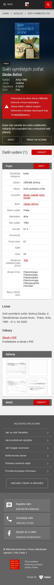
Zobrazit (42, 152)
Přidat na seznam (36, 139)
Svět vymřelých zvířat (39, 13)
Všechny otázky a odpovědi (27, 483)
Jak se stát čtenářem (16, 432)
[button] (27, 41)
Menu (8, 4)
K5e (26, 260)
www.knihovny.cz (22, 114)
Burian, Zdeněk (30, 195)
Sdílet (11, 139)
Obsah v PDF (9, 337)
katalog (18, 13)
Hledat (47, 4)
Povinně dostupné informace (20, 471)
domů (6, 13)
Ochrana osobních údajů (18, 463)
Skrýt (41, 166)
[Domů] (27, 4)
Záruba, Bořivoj (12, 74)
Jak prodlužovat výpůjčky (18, 440)
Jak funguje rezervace (17, 448)
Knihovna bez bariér (15, 455)
